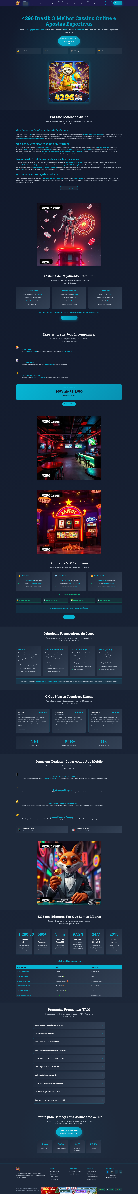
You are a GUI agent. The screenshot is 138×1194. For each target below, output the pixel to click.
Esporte (62, 4)
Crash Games (54, 1176)
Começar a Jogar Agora (68, 188)
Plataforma (97, 4)
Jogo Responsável (92, 1176)
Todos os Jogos (54, 1171)
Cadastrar (117, 3)
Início (25, 4)
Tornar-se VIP (69, 617)
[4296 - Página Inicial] (18, 3)
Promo (76, 4)
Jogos (32, 4)
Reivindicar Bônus (69, 404)
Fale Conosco (91, 1174)
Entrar (108, 3)
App (82, 4)
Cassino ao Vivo (54, 1174)
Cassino (40, 4)
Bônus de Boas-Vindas (75, 1171)
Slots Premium (54, 1179)
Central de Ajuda (91, 1171)
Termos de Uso (91, 1179)
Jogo (47, 4)
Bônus (69, 4)
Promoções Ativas (74, 1174)
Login (89, 4)
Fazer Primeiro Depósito (69, 317)
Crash (53, 4)
